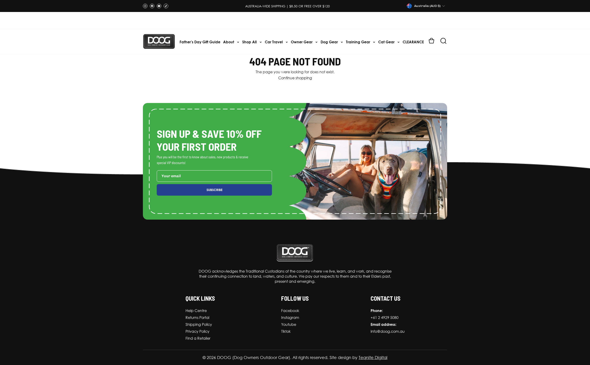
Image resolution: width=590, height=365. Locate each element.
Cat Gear (386, 42)
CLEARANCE (413, 42)
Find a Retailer (198, 338)
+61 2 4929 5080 (384, 317)
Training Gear (358, 42)
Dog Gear (330, 42)
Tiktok (286, 331)
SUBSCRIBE (214, 190)
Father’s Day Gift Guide (200, 42)
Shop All (250, 42)
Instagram (290, 317)
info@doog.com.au (388, 331)
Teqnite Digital (373, 357)
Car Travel (274, 42)
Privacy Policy (197, 331)
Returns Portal (197, 317)
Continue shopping (295, 78)
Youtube (288, 324)
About (229, 42)
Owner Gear (302, 42)
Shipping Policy (199, 324)
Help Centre (196, 310)
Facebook (290, 310)
